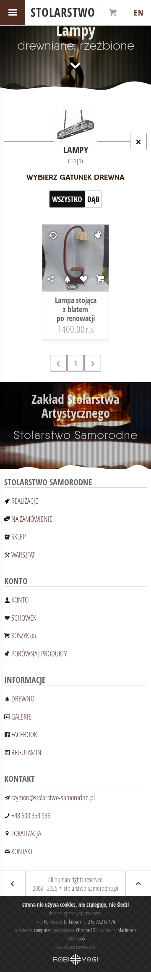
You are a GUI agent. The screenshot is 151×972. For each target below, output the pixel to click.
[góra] (138, 883)
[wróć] (12, 883)
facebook (24, 734)
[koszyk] (113, 12)
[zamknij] (138, 141)
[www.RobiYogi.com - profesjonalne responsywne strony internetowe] (75, 959)
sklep (18, 536)
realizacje (24, 501)
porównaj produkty (39, 653)
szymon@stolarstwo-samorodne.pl (53, 797)
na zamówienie (31, 519)
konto (20, 600)
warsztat (23, 555)
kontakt (22, 851)
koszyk (23, 635)
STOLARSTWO (63, 12)
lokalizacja (26, 833)
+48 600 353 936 (30, 815)
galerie (21, 717)
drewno (22, 698)
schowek (23, 618)
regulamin (26, 752)
